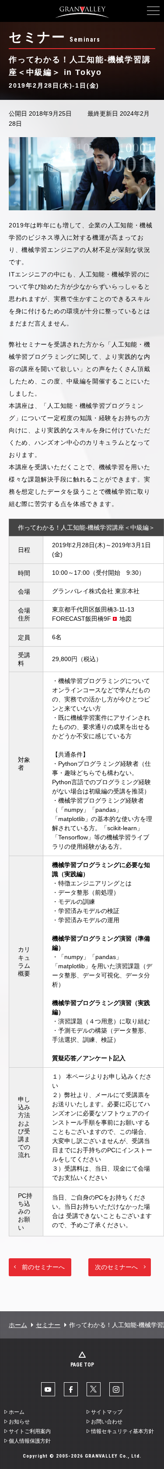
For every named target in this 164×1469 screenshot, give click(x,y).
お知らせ (19, 1422)
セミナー (48, 1324)
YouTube (48, 1389)
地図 (125, 618)
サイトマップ (106, 1412)
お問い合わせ (106, 1422)
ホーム (18, 1324)
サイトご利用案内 (30, 1431)
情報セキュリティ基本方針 (122, 1431)
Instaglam (116, 1389)
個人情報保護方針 (30, 1441)
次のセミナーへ (116, 1267)
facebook (71, 1389)
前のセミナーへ (43, 1267)
